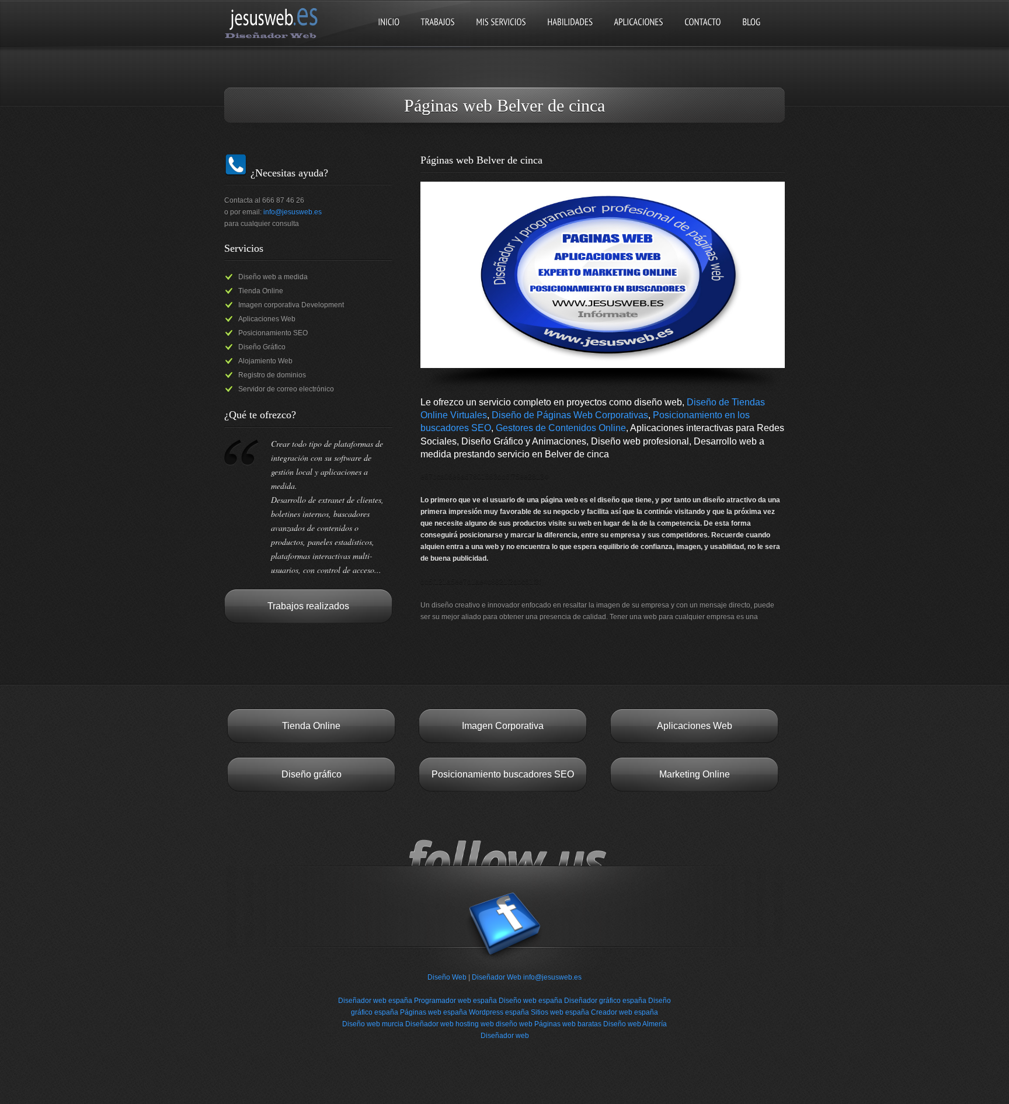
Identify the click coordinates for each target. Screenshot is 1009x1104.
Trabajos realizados (308, 606)
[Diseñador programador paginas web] (274, 37)
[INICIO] (388, 32)
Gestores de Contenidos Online (561, 428)
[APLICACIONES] (638, 32)
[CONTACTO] (703, 32)
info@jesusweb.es (292, 212)
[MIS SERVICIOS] (501, 32)
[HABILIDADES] (570, 32)
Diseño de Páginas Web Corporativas (570, 415)
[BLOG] (751, 32)
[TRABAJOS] (437, 32)
